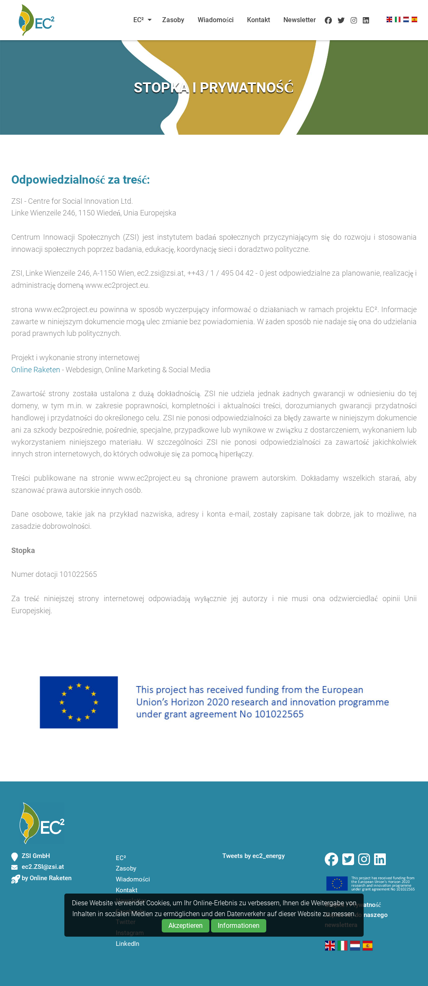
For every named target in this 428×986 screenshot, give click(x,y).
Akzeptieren (185, 926)
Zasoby (173, 20)
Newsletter (299, 20)
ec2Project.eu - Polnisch (36, 20)
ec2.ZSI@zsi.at (43, 867)
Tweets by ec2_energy (253, 856)
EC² (138, 20)
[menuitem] (140, 20)
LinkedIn (127, 944)
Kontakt (258, 20)
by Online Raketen (46, 878)
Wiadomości (216, 20)
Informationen (239, 926)
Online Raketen (35, 369)
